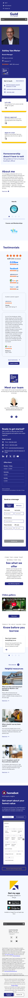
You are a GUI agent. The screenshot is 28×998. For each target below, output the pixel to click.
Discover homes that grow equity (14, 868)
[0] (9, 216)
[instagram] (14, 457)
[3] (18, 216)
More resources (12, 664)
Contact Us (7, 8)
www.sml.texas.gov (16, 955)
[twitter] (10, 457)
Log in (6, 2)
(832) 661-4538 (10, 92)
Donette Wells (14, 406)
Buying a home (9, 505)
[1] (12, 216)
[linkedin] (3, 457)
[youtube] (18, 457)
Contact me (14, 541)
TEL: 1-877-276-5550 (9, 954)
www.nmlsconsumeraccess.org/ (10, 971)
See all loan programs (14, 583)
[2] (15, 216)
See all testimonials (13, 360)
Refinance (19, 505)
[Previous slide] (12, 417)
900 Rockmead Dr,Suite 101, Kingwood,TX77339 (13, 85)
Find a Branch (8, 5)
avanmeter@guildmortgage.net (14, 89)
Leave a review (14, 363)
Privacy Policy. (14, 985)
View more (14, 616)
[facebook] (7, 457)
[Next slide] (16, 417)
